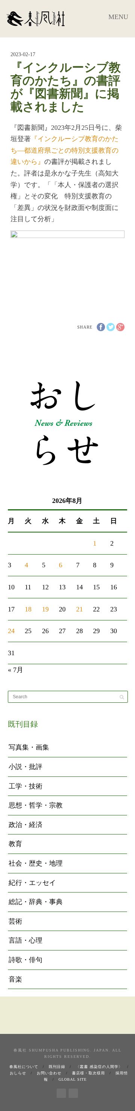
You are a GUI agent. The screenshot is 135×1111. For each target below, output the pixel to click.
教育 (15, 844)
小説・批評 (25, 766)
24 (11, 631)
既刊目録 (57, 1067)
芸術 (15, 921)
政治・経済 (25, 824)
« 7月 (15, 670)
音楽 (15, 979)
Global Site (72, 1079)
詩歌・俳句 (25, 960)
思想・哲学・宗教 (36, 805)
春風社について (23, 1067)
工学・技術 (25, 786)
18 (28, 609)
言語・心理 (25, 940)
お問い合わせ (49, 1073)
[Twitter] (73, 1092)
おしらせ (18, 1073)
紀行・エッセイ (32, 882)
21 (79, 609)
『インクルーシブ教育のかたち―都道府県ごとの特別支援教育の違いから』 (64, 150)
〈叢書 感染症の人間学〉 (99, 1067)
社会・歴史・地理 (36, 863)
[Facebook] (61, 1092)
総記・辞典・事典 (36, 902)
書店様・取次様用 (88, 1073)
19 (45, 609)
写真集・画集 (29, 747)
